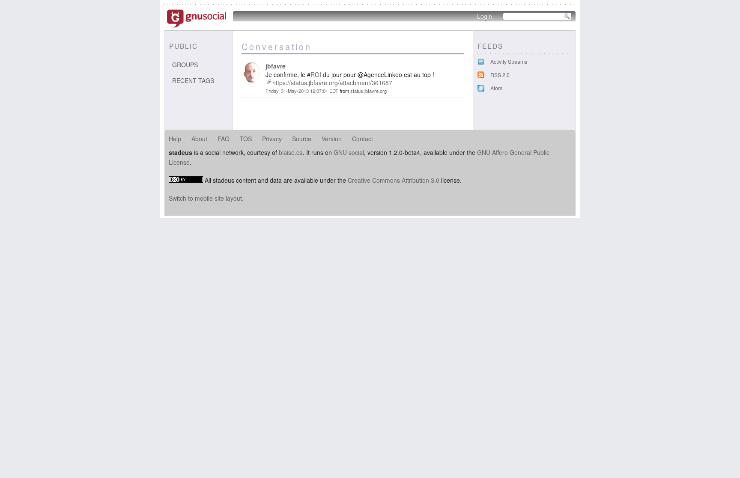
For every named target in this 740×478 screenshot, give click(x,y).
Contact (362, 138)
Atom (496, 88)
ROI (315, 74)
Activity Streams (508, 61)
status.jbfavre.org (368, 90)
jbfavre (276, 66)
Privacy (272, 138)
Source (301, 138)
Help (175, 138)
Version (332, 138)
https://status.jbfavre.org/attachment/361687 (332, 82)
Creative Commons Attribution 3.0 (393, 180)
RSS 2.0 (500, 74)
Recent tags (193, 80)
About (199, 138)
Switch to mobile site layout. (206, 198)
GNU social (349, 152)
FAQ (224, 138)
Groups (185, 64)
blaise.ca (291, 152)
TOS (246, 138)
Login (484, 16)
